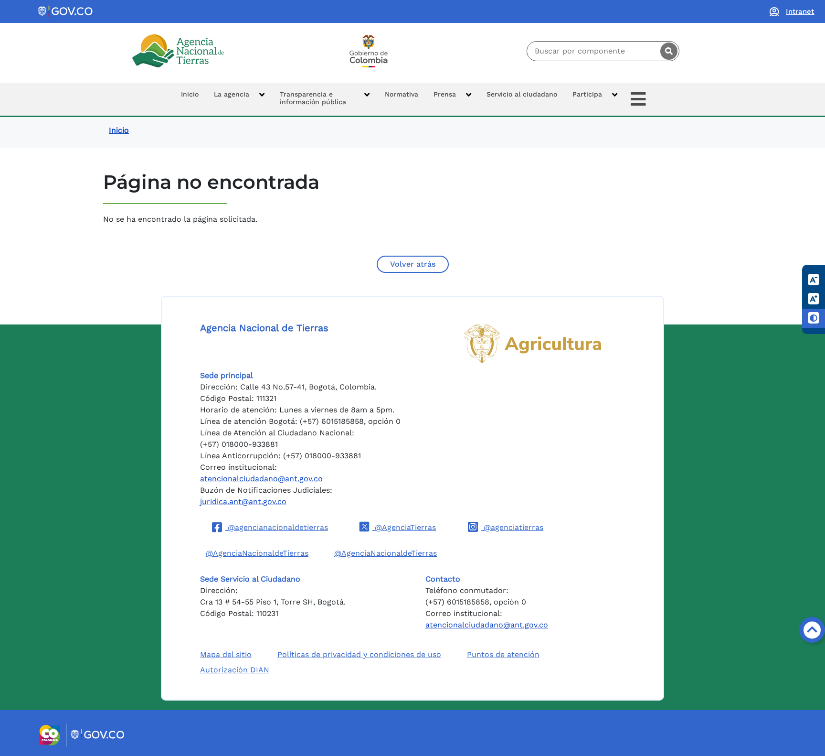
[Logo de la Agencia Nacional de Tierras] (178, 51)
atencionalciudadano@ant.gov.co (261, 478)
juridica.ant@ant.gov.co (243, 501)
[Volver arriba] (812, 630)
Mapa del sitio (226, 654)
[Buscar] (668, 51)
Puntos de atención (503, 654)
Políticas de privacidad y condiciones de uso (359, 654)
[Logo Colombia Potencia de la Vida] (368, 51)
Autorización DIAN (234, 669)
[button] (239, 99)
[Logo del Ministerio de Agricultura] (532, 343)
